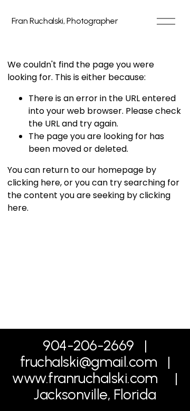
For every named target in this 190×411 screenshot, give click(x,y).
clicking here (33, 183)
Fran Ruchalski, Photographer (65, 21)
